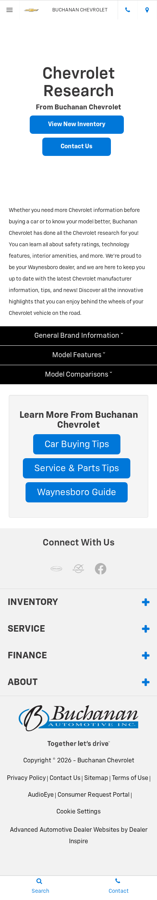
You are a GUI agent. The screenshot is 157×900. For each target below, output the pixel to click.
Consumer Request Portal (94, 795)
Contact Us (77, 147)
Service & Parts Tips (76, 468)
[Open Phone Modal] (128, 9)
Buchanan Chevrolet (105, 761)
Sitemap (96, 778)
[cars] (56, 568)
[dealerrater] (78, 568)
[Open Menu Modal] (10, 9)
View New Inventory (77, 125)
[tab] (78, 335)
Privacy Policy (26, 778)
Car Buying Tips (77, 444)
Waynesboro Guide (76, 492)
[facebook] (100, 568)
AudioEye (41, 795)
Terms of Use (130, 778)
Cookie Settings (78, 812)
